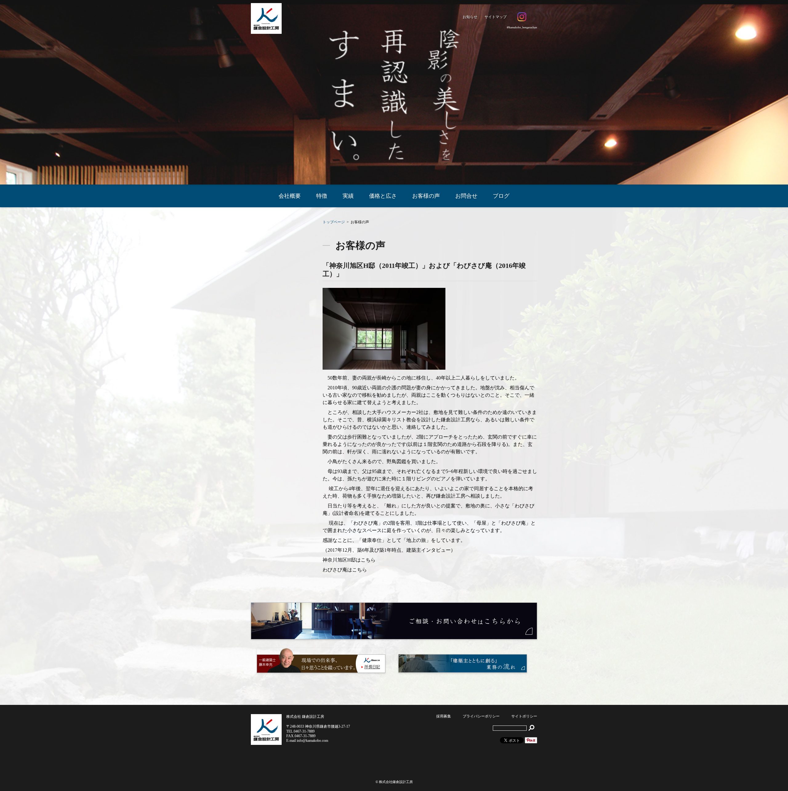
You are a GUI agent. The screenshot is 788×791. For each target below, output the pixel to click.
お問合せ (466, 196)
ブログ (501, 196)
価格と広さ (383, 196)
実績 (348, 196)
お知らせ (470, 17)
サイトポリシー (524, 716)
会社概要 (290, 196)
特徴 (321, 196)
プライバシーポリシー (481, 716)
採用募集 (443, 716)
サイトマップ (495, 17)
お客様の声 (426, 196)
